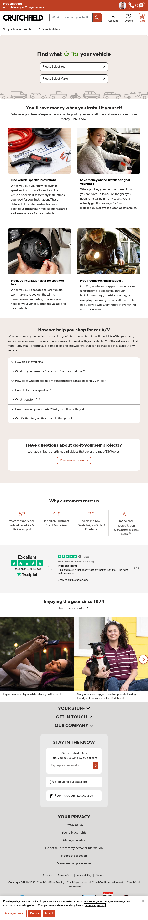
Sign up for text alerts (71, 782)
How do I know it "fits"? (30, 362)
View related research (74, 460)
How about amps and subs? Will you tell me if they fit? (50, 409)
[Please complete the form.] (95, 765)
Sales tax (48, 875)
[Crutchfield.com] (23, 18)
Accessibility (84, 875)
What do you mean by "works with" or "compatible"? (50, 371)
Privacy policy (74, 825)
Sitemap (100, 875)
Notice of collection (74, 855)
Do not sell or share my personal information (74, 848)
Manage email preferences (74, 863)
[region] (74, 659)
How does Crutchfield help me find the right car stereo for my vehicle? (60, 381)
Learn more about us (72, 608)
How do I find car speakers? (33, 390)
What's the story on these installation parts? (43, 418)
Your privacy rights (74, 832)
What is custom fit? (27, 399)
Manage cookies (74, 840)
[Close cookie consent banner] (143, 900)
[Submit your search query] (97, 17)
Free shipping (23, 5)
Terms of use (65, 875)
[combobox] (75, 17)
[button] (143, 659)
